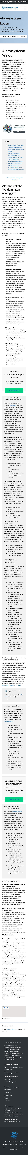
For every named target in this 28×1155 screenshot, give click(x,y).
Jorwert (12, 685)
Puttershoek (7, 1101)
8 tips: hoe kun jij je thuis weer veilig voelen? (12, 1073)
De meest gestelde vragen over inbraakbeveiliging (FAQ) (16, 168)
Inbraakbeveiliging (9, 721)
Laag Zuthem (8, 1095)
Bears (3, 685)
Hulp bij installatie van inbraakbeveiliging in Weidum (15, 156)
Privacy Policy (22, 1145)
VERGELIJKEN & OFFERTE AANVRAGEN (14, 36)
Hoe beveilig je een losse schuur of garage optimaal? (13, 1068)
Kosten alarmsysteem (10, 1082)
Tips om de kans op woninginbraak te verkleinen (15, 160)
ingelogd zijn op (11, 1029)
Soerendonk (7, 1090)
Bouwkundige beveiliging (11, 1077)
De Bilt (6, 1098)
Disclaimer (15, 1145)
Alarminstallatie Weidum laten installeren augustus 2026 (16, 146)
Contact (4, 1145)
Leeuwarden (13, 405)
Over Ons (9, 1145)
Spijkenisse (7, 1092)
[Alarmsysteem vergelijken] (9, 8)
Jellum (7, 685)
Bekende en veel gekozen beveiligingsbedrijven (15, 164)
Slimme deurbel (8, 1079)
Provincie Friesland (17, 812)
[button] (15, 179)
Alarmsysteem (8, 1141)
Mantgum (18, 685)
